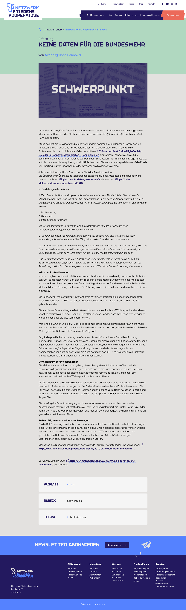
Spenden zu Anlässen (160, 579)
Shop (141, 4)
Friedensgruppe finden (75, 576)
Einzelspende (161, 568)
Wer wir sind (117, 568)
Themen (93, 571)
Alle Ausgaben (140, 571)
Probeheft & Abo (141, 575)
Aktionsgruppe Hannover (63, 55)
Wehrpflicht (94, 578)
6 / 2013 (71, 484)
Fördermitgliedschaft (165, 571)
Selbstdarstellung (141, 578)
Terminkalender (75, 571)
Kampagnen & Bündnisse (118, 576)
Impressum (100, 604)
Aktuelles (93, 568)
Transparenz (117, 580)
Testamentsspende (164, 586)
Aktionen (72, 568)
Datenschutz (87, 604)
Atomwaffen (95, 575)
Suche (103, 4)
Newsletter (118, 4)
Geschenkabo (162, 583)
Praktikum (116, 571)
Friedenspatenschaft (165, 575)
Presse (131, 4)
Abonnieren (114, 545)
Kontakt (151, 4)
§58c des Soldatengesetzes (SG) (81, 179)
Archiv (136, 581)
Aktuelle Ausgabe (141, 568)
